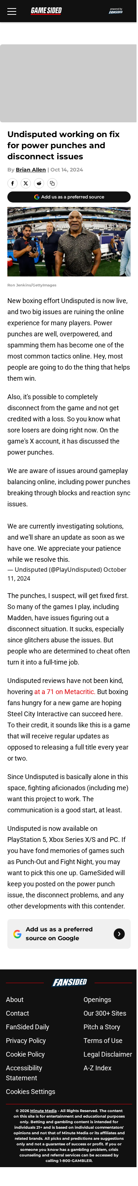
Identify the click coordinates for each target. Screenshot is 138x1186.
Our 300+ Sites (105, 1013)
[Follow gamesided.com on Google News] (119, 933)
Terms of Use (103, 1040)
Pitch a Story (102, 1027)
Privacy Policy (26, 1040)
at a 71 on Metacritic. (65, 692)
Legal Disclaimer (108, 1054)
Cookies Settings (30, 1091)
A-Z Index (98, 1068)
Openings (97, 999)
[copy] (52, 183)
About (15, 999)
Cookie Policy (25, 1054)
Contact (17, 1013)
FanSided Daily (27, 1027)
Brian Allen (31, 169)
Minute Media (43, 1110)
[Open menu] (11, 11)
